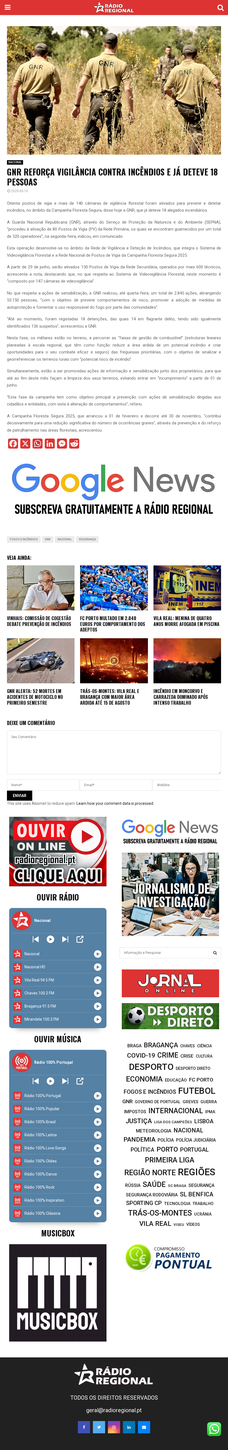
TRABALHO (203, 1203)
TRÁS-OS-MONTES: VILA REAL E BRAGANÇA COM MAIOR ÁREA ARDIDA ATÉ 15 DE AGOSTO (109, 697)
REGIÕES (196, 1172)
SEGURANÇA (87, 539)
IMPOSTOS (135, 1111)
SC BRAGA (177, 1185)
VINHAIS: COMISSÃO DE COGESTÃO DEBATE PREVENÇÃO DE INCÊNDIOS (39, 621)
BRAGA (134, 1045)
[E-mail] (144, 1427)
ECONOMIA (144, 1079)
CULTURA (204, 1056)
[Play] (50, 939)
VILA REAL (155, 1224)
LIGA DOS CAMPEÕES (173, 1122)
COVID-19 (141, 1055)
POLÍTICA (142, 1150)
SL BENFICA (196, 1194)
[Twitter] (99, 1427)
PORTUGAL (194, 1149)
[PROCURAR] (215, 952)
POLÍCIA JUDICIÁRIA (196, 1140)
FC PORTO (201, 1080)
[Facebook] (84, 1427)
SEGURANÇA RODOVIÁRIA (152, 1194)
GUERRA (208, 1101)
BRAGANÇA (161, 1045)
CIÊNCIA (204, 1046)
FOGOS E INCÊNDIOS (24, 539)
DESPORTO (151, 1067)
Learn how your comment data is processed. (115, 803)
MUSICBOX (58, 1233)
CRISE (187, 1056)
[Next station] (35, 939)
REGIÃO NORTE (150, 1172)
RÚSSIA (132, 1185)
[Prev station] (65, 939)
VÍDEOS (193, 1224)
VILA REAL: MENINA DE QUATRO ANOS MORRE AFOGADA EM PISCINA (186, 621)
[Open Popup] (80, 939)
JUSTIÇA (139, 1121)
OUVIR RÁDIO (58, 897)
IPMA (210, 1111)
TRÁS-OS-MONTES (160, 1213)
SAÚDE (154, 1184)
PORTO (167, 1149)
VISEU (179, 1225)
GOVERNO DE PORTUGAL (157, 1102)
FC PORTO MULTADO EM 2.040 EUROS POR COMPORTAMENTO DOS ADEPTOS (112, 624)
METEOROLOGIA (153, 1131)
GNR (48, 539)
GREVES (190, 1101)
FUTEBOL (196, 1091)
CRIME (167, 1055)
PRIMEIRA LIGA (169, 1160)
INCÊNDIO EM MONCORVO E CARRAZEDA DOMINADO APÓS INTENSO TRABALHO (180, 697)
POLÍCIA (166, 1140)
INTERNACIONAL (175, 1111)
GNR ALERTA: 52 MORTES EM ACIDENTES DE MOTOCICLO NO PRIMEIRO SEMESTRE (35, 697)
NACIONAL (15, 162)
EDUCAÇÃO (176, 1080)
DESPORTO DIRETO (193, 1068)
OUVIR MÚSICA (57, 1039)
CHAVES (187, 1046)
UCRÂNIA (203, 1214)
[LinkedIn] (129, 1427)
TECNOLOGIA (177, 1203)
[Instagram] (114, 1427)
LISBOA (204, 1121)
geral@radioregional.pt (114, 1410)
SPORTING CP (144, 1203)
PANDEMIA (139, 1139)
